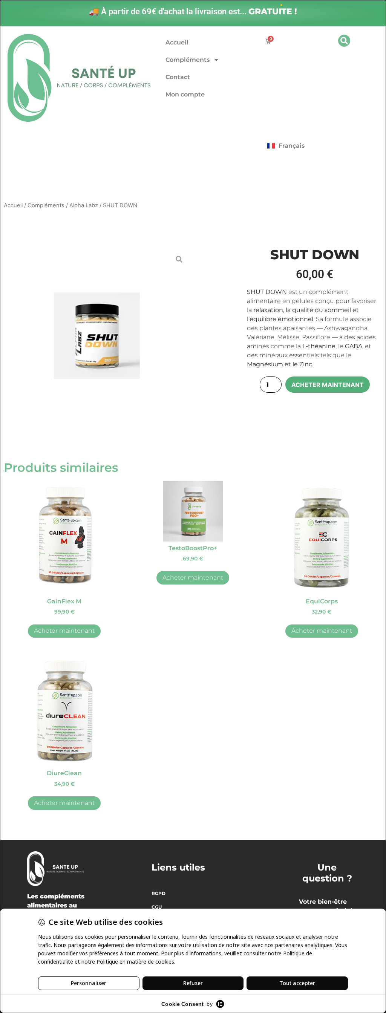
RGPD (158, 893)
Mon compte (185, 94)
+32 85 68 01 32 (98, 149)
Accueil (176, 42)
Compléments (187, 59)
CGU (157, 907)
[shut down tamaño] (97, 335)
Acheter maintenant (327, 385)
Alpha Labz (83, 205)
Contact (177, 77)
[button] (344, 40)
